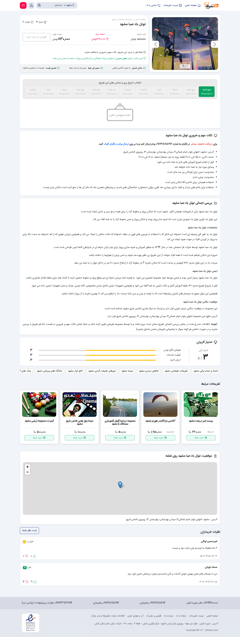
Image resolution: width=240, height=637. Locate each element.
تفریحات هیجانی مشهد (176, 371)
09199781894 (111, 603)
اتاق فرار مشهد (75, 371)
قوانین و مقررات (153, 616)
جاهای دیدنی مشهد (149, 371)
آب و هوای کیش (135, 616)
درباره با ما (169, 616)
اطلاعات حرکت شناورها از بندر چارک (108, 616)
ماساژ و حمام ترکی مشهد (205, 371)
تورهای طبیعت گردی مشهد (102, 371)
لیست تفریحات (170, 5)
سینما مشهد (127, 371)
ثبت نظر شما (29, 530)
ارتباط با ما (181, 616)
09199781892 (157, 603)
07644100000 (210, 603)
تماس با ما (152, 5)
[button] (120, 484)
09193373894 (63, 603)
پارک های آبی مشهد (21, 371)
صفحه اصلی (191, 5)
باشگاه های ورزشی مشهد (49, 371)
